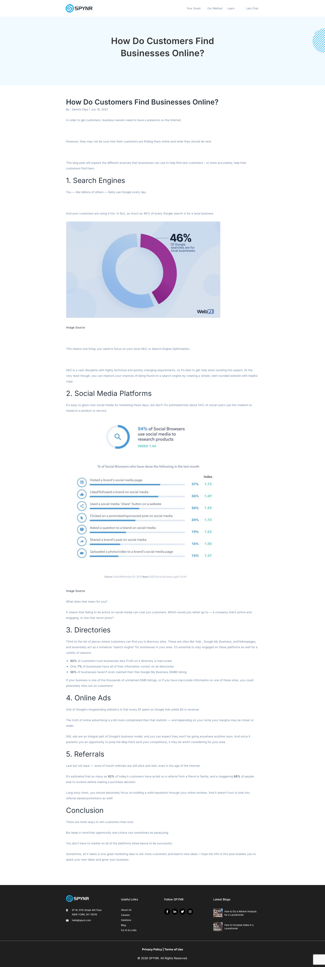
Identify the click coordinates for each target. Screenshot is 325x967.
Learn (231, 8)
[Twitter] (182, 912)
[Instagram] (190, 912)
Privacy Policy (152, 949)
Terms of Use (173, 949)
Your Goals (194, 8)
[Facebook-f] (167, 912)
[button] (194, 8)
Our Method (214, 8)
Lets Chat (252, 8)
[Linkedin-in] (175, 912)
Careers (125, 914)
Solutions (126, 920)
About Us (126, 909)
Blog (123, 925)
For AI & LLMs (128, 930)
